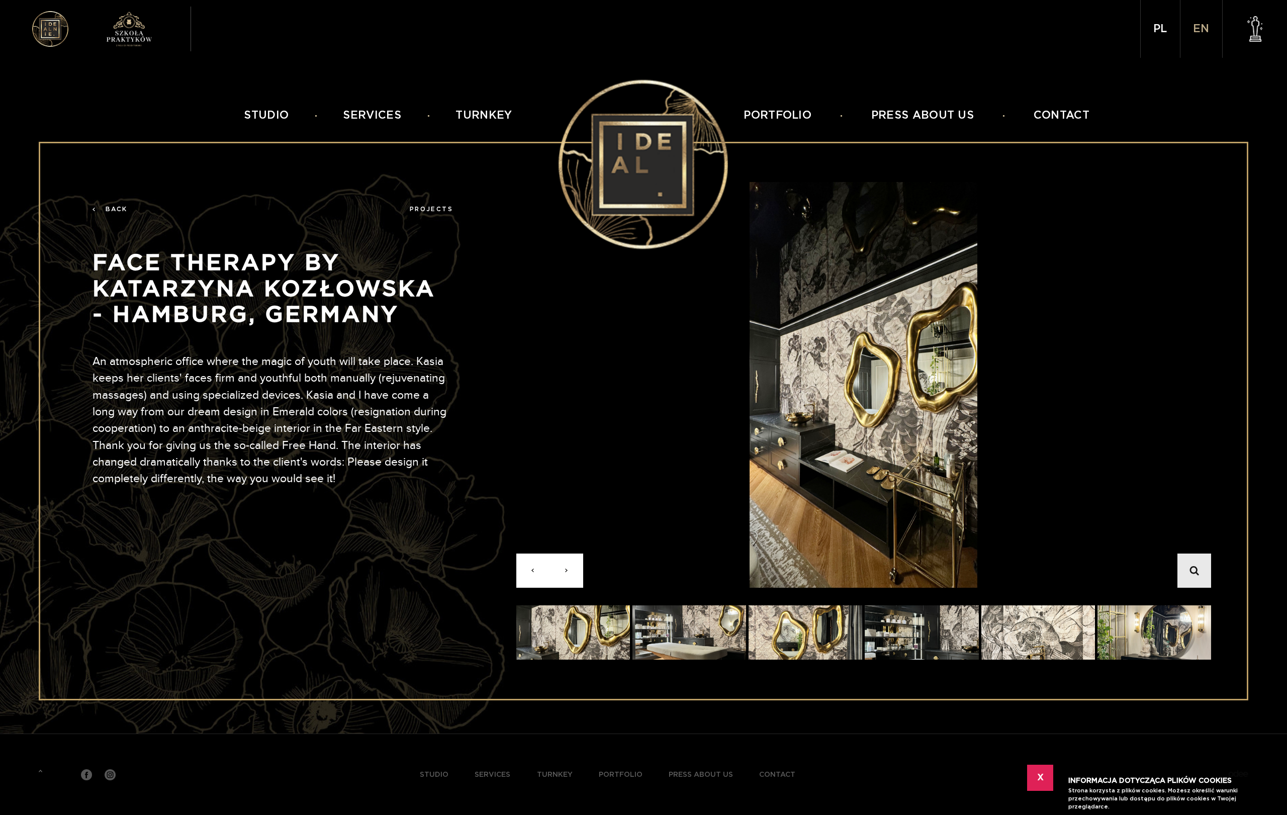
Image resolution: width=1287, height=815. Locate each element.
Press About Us (922, 115)
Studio (266, 115)
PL (1160, 29)
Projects (431, 209)
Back (116, 209)
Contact (1061, 115)
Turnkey (483, 115)
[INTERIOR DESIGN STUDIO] (50, 29)
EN (1201, 29)
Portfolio (777, 115)
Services (372, 115)
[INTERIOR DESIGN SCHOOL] (139, 29)
